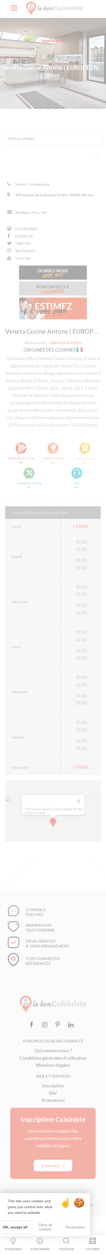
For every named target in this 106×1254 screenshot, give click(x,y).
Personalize (75, 1227)
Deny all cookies (45, 1227)
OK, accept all (15, 1227)
